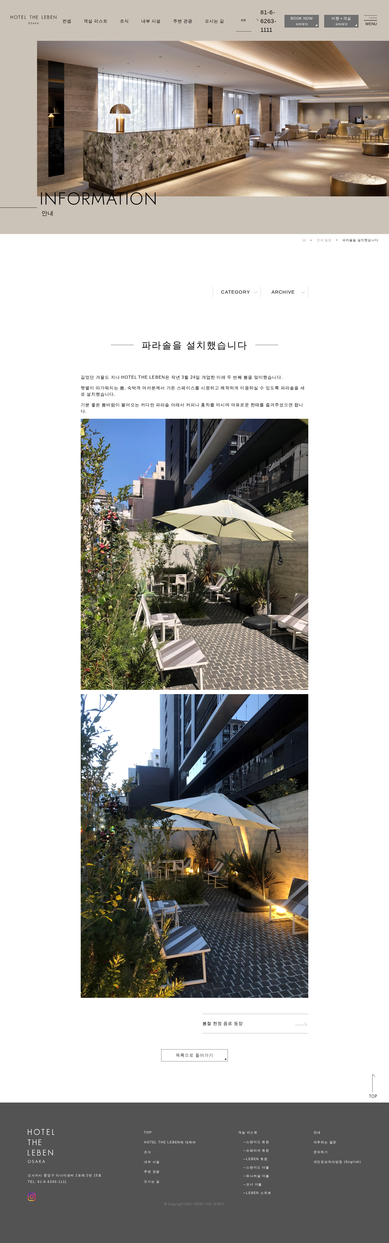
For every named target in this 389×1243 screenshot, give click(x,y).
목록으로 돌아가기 (195, 1055)
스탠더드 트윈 (257, 1142)
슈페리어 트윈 (257, 1150)
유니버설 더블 (257, 1176)
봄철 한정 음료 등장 (222, 1023)
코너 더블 (254, 1184)
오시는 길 (214, 21)
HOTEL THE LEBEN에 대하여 (170, 1142)
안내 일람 (324, 240)
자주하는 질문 (325, 1142)
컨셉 (66, 21)
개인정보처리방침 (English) (337, 1162)
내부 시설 (151, 21)
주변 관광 (183, 21)
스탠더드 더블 (257, 1167)
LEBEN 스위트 (258, 1193)
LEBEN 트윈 (257, 1159)
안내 (317, 1132)
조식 (124, 21)
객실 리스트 (96, 21)
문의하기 (321, 1152)
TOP (148, 1132)
